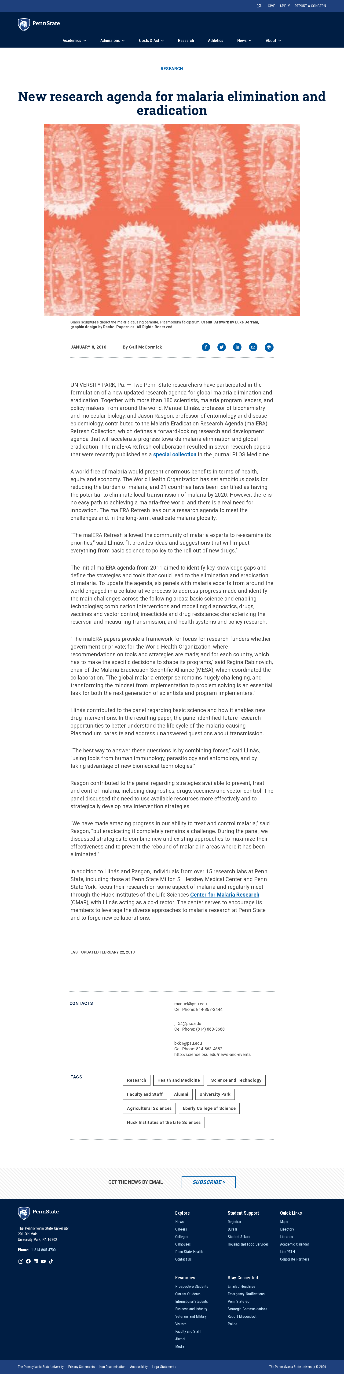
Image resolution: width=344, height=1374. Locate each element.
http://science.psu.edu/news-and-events (212, 1054)
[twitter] (221, 348)
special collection (174, 454)
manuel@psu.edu (190, 1003)
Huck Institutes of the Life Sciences (164, 1122)
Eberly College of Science (209, 1108)
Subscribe (206, 1182)
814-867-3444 (209, 1009)
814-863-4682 (209, 1048)
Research (172, 68)
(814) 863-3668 (210, 1029)
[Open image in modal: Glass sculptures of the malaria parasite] (172, 220)
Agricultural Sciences (149, 1108)
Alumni (181, 1094)
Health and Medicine (178, 1080)
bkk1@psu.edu (188, 1043)
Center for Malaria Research (224, 895)
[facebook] (206, 348)
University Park (215, 1094)
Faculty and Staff (145, 1094)
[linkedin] (237, 348)
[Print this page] (269, 347)
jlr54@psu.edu (187, 1023)
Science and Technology (236, 1080)
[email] (253, 348)
